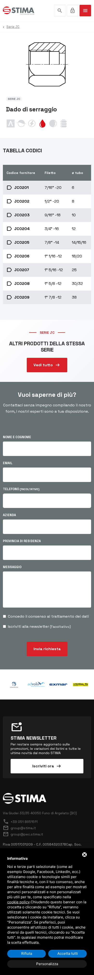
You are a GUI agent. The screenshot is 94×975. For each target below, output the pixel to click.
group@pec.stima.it (23, 834)
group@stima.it (19, 828)
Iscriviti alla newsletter (39, 626)
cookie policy (18, 902)
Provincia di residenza (22, 541)
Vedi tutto (47, 365)
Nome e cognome (17, 437)
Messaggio (12, 567)
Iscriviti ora (47, 766)
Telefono (21, 489)
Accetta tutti (67, 953)
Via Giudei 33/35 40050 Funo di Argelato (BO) (40, 813)
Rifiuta (26, 953)
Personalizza (47, 964)
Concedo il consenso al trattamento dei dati (48, 616)
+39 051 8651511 (20, 822)
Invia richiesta (47, 648)
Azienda (9, 515)
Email (8, 463)
